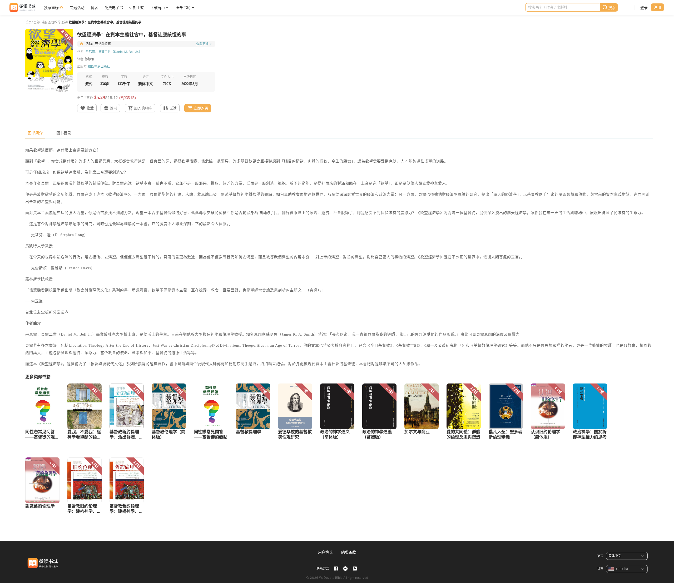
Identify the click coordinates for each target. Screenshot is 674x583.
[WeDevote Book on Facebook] (336, 568)
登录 (644, 7)
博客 (94, 7)
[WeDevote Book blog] (355, 568)
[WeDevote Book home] (22, 7)
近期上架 (136, 7)
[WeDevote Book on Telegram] (345, 568)
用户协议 (325, 552)
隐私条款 (348, 552)
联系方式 (322, 568)
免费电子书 (114, 7)
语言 (600, 556)
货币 (600, 569)
